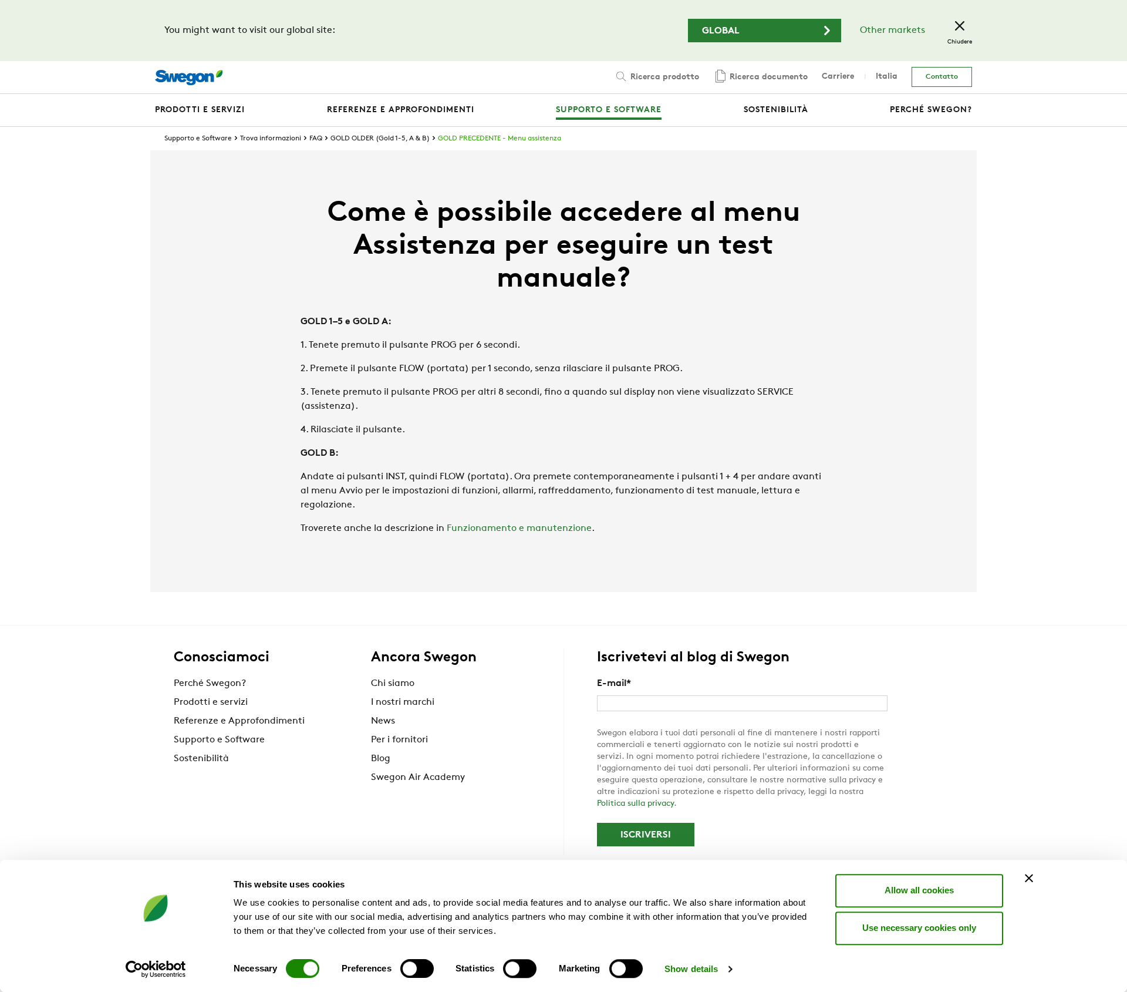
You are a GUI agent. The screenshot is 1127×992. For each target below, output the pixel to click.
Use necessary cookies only (919, 928)
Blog (380, 759)
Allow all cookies (919, 890)
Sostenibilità (201, 759)
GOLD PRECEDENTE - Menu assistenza (499, 138)
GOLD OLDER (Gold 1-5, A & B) (380, 138)
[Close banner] (1029, 878)
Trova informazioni (270, 138)
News (383, 721)
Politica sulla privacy (635, 803)
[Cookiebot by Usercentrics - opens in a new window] (155, 969)
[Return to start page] (188, 77)
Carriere (838, 76)
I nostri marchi (402, 702)
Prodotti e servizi (211, 702)
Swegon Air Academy (418, 777)
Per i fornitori (399, 740)
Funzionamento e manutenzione (519, 528)
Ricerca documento (767, 77)
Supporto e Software (198, 138)
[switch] (417, 968)
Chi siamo (392, 683)
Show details (691, 969)
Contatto (942, 76)
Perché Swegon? (210, 683)
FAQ (315, 138)
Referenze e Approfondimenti (239, 721)
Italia (886, 76)
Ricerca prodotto (663, 77)
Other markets (892, 30)
